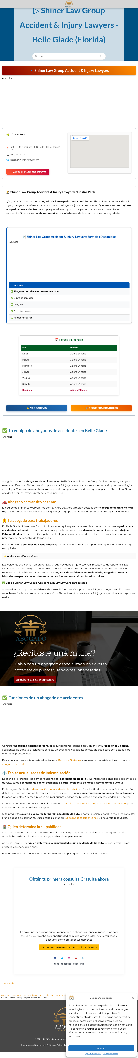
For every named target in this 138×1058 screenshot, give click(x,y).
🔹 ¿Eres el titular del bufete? (28, 171)
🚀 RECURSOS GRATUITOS (101, 408)
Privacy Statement (110, 1054)
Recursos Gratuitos (69, 760)
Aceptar (101, 1048)
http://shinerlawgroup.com (24, 160)
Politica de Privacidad (56, 1045)
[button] (132, 998)
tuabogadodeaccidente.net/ (81, 817)
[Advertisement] (69, 100)
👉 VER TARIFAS (37, 408)
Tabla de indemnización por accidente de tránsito (96, 803)
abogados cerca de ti (14, 764)
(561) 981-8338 (17, 154)
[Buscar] (100, 55)
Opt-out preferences (93, 1054)
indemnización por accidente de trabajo (54, 789)
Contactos (40, 1045)
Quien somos (27, 1045)
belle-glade (9, 983)
